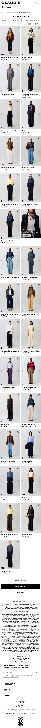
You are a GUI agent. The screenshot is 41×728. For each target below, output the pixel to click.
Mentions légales (27, 711)
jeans (33, 646)
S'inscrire (37, 672)
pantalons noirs (12, 625)
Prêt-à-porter (14, 12)
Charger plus (20, 586)
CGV (7, 709)
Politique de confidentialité (10, 677)
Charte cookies (30, 709)
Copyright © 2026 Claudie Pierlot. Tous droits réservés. (20, 713)
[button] (31, 2)
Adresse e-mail (7, 672)
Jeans (4, 20)
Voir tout (20, 592)
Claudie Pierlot (5, 12)
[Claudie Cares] (20, 721)
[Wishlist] (18, 28)
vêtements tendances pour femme (21, 606)
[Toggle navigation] (38, 3)
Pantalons (16, 20)
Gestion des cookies (15, 711)
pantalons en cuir (25, 647)
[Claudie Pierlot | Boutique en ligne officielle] (10, 2)
